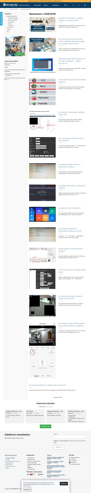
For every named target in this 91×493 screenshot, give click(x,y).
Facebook (73, 459)
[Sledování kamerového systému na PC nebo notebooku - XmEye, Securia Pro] (42, 65)
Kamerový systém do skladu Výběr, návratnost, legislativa (56, 475)
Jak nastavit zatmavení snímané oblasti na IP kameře (70, 297)
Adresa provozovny (75, 464)
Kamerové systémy (12, 20)
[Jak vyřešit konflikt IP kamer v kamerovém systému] (42, 171)
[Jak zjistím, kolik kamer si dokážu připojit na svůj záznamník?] (42, 24)
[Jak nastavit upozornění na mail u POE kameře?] (42, 147)
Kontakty (8, 459)
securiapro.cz (74, 461)
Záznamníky (11, 22)
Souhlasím (64, 483)
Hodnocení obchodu (45, 403)
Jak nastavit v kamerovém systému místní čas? (72, 113)
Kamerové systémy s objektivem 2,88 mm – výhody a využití (55, 458)
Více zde (60, 1)
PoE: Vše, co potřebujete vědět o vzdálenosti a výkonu (55, 462)
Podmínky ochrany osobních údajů (34, 465)
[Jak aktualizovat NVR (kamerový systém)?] (42, 255)
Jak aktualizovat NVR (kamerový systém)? (70, 250)
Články (7, 468)
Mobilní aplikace (9, 463)
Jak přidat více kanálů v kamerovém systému (72, 187)
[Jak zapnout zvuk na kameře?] (42, 214)
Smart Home (10, 27)
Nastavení (27, 489)
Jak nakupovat (31, 457)
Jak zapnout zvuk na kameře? (70, 208)
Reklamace (30, 467)
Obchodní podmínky (32, 462)
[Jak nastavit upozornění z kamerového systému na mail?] (42, 234)
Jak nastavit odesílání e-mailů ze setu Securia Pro (47, 385)
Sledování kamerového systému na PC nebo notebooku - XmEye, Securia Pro (72, 61)
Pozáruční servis (31, 469)
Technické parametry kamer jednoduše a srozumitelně (54, 471)
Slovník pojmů (9, 464)
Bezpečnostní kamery (12, 16)
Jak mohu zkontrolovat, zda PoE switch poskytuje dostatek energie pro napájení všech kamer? (71, 41)
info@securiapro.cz (75, 457)
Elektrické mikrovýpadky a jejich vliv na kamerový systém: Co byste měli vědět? (56, 466)
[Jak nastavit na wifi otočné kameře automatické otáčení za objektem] (42, 350)
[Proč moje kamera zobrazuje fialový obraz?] (42, 278)
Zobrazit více (45, 426)
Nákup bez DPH (31, 459)
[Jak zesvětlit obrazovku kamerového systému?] (42, 91)
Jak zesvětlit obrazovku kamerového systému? (72, 80)
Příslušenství (11, 25)
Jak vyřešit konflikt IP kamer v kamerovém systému (70, 165)
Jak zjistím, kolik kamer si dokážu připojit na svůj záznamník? (71, 19)
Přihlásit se (59, 447)
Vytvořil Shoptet (82, 488)
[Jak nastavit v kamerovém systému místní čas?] (42, 121)
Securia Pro (73, 462)
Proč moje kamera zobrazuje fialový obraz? (72, 271)
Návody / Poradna (10, 458)
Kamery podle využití (13, 18)
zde (29, 486)
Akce (8, 31)
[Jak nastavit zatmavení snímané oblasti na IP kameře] (42, 305)
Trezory (8, 29)
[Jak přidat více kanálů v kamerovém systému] (42, 192)
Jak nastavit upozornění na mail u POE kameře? (71, 139)
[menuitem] (25, 5)
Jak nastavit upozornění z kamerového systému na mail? (70, 229)
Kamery (10, 24)
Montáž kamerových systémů (13, 461)
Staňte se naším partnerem (34, 461)
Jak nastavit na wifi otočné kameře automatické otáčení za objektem (72, 324)
